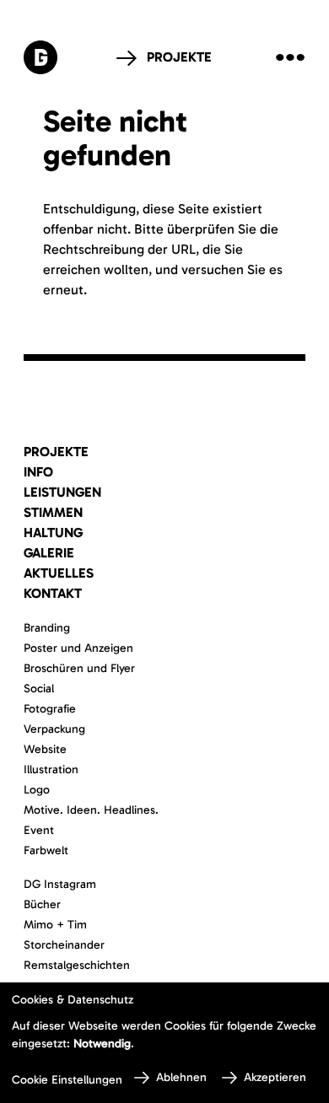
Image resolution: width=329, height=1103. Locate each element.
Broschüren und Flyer (79, 668)
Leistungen (62, 492)
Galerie (49, 553)
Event (39, 830)
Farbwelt (46, 850)
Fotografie (50, 709)
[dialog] (164, 1042)
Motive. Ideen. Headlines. (91, 810)
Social (39, 688)
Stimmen (53, 512)
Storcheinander (64, 945)
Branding (47, 628)
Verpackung (54, 729)
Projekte (179, 57)
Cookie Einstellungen (67, 1080)
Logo (37, 790)
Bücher (42, 904)
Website (45, 749)
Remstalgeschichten (77, 965)
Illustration (51, 769)
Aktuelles (59, 573)
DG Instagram (60, 884)
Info (38, 472)
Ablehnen (181, 1077)
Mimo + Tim (55, 924)
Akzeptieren (275, 1077)
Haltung (53, 533)
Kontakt (53, 593)
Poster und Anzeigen (78, 648)
